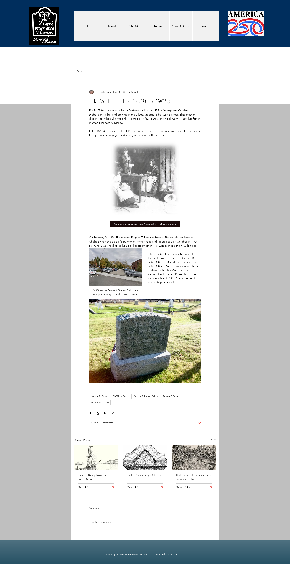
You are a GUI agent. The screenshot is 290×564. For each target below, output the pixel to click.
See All (212, 439)
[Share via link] (112, 413)
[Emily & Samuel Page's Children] (145, 457)
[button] (212, 71)
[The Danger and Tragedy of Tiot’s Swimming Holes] (194, 457)
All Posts (78, 71)
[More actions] (199, 92)
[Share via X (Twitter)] (98, 413)
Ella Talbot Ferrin (120, 396)
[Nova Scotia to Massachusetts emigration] (96, 457)
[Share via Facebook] (90, 413)
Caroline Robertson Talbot (145, 396)
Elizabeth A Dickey (100, 402)
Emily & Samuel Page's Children (144, 475)
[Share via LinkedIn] (105, 413)
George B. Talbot (99, 396)
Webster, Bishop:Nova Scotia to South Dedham (95, 477)
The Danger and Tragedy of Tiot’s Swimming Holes (193, 477)
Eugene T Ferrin (171, 396)
